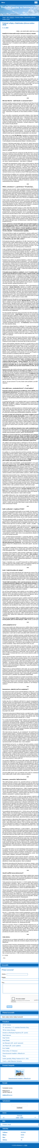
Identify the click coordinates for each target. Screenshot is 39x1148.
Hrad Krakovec (6, 1035)
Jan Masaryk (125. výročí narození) (12, 1043)
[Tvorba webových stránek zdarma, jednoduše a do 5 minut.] (23, 1145)
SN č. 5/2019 (10, 17)
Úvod (3, 17)
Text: (3, 982)
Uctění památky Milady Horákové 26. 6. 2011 (15, 1058)
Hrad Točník (6, 1038)
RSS (26, 1145)
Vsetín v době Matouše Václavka (12, 1061)
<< (3, 1117)
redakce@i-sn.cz (7, 1095)
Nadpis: (4, 977)
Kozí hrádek (6, 1048)
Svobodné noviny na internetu (17, 7)
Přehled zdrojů (6, 1124)
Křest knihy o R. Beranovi (9, 1051)
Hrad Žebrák (6, 1040)
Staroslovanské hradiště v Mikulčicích (13, 1053)
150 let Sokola (6, 1025)
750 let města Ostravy (8, 1030)
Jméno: (4, 974)
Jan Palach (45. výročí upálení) (11, 1045)
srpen (17, 1117)
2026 (21, 1117)
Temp (4, 1056)
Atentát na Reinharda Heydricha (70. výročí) (15, 1032)
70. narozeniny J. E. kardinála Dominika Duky (15, 1027)
